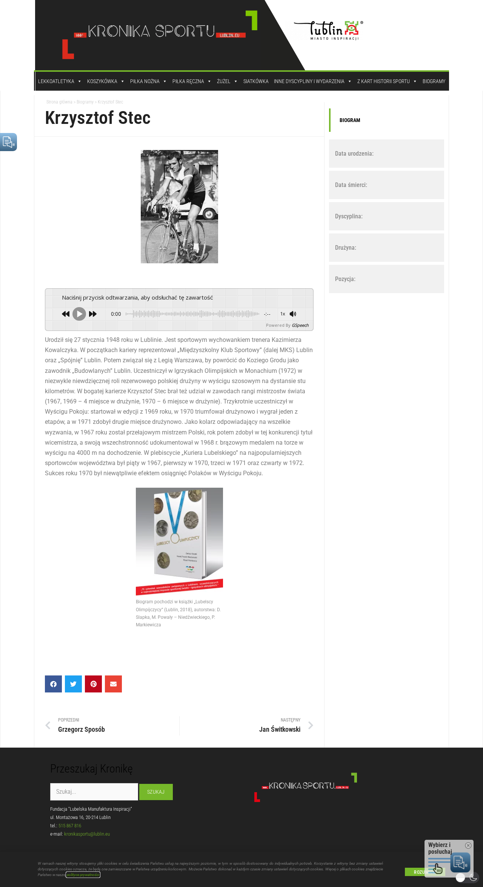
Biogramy (434, 81)
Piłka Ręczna (188, 81)
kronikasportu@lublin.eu (87, 834)
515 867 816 (69, 825)
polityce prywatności (83, 875)
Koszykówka (102, 81)
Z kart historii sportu (383, 81)
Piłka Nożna (145, 81)
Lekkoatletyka (56, 81)
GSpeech (300, 325)
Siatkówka (256, 81)
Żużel (224, 81)
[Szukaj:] (94, 792)
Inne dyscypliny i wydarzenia (309, 81)
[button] (53, 683)
